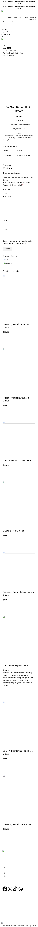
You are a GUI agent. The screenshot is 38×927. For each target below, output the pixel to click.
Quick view (5, 345)
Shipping (4, 915)
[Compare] (5, 320)
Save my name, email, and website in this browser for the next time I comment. (17, 242)
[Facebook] (4, 888)
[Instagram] (10, 888)
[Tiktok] (15, 888)
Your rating (7, 189)
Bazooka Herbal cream (13, 531)
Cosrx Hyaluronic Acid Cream (17, 460)
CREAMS (12, 50)
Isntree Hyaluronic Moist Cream (18, 824)
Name (5, 220)
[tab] (9, 136)
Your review (7, 196)
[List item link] (19, 875)
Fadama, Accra (6, 898)
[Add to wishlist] (5, 335)
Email (5, 229)
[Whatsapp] (20, 888)
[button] (5, 340)
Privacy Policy (6, 908)
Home (5, 50)
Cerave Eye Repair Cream (15, 665)
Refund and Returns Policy (10, 912)
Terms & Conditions (8, 904)
